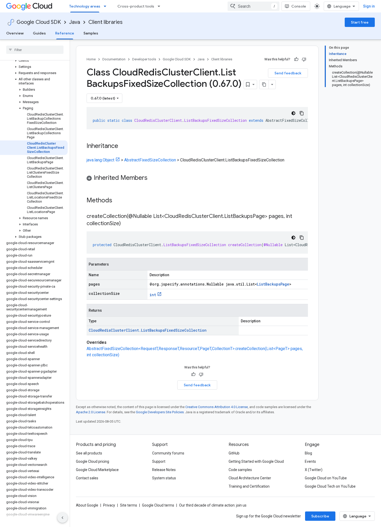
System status (164, 478)
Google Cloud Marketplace (97, 470)
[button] (34, 61)
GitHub (234, 453)
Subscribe (320, 516)
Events (310, 461)
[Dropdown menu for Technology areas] (106, 6)
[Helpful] (296, 59)
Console (298, 6)
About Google (87, 505)
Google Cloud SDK (39, 22)
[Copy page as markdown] (264, 84)
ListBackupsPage (273, 284)
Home (91, 59)
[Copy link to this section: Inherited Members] (152, 178)
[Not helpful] (304, 59)
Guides (39, 33)
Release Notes (164, 470)
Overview (15, 33)
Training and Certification (249, 486)
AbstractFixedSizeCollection (150, 160)
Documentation (113, 59)
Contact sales (87, 478)
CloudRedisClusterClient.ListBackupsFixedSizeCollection (148, 330)
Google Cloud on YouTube (326, 478)
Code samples (240, 470)
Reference (64, 33)
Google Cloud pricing (92, 461)
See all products (89, 453)
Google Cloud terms (158, 505)
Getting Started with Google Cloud (256, 461)
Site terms (128, 505)
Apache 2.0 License (90, 412)
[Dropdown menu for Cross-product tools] (160, 6)
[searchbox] (35, 50)
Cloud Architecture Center (250, 478)
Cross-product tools (135, 6)
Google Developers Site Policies (160, 412)
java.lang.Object (100, 160)
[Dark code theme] (293, 113)
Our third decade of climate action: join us (212, 505)
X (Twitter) (313, 470)
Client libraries (105, 22)
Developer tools (144, 59)
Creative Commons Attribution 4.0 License (216, 407)
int (153, 294)
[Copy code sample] (302, 113)
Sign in (369, 6)
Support (158, 461)
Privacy (109, 505)
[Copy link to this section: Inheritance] (123, 146)
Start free (360, 22)
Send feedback (287, 73)
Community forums (168, 453)
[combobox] (253, 6)
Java (74, 22)
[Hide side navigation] (62, 517)
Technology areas (84, 6)
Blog (308, 453)
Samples (90, 33)
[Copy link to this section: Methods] (119, 201)
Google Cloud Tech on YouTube (330, 486)
